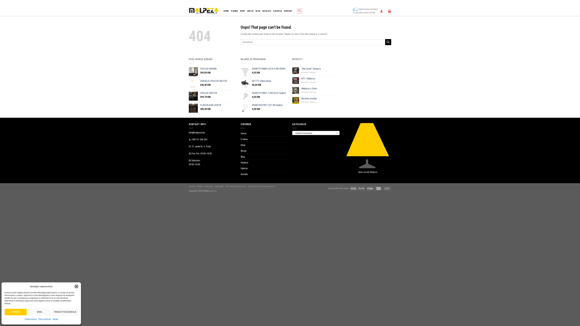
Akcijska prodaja (309, 98)
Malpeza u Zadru (309, 88)
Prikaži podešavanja (65, 312)
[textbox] (315, 133)
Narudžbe (335, 3)
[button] (76, 286)
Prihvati (15, 312)
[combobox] (316, 133)
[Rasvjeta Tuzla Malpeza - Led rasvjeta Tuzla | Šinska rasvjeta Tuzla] (204, 11)
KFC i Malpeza (308, 78)
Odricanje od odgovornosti (371, 3)
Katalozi (266, 11)
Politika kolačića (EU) (350, 3)
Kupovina (324, 3)
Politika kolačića (31, 319)
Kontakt (55, 319)
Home (226, 11)
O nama (234, 11)
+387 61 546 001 (199, 139)
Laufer (345, 188)
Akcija (250, 11)
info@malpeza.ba (197, 132)
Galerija (277, 11)
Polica (308, 3)
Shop (242, 11)
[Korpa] (389, 11)
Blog (258, 11)
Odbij (39, 312)
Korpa (315, 3)
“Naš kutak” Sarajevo (311, 68)
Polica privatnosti (44, 319)
